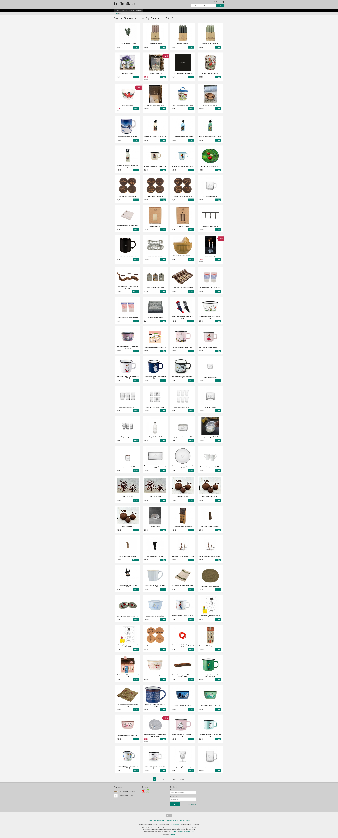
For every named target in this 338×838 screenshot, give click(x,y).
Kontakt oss (139, 10)
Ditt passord (173, 796)
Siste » (181, 779)
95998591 (176, 824)
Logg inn (131, 10)
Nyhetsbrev (186, 820)
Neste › (173, 779)
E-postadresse (174, 790)
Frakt (150, 820)
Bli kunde (124, 10)
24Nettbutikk (172, 834)
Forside (117, 10)
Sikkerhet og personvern (174, 820)
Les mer (174, 831)
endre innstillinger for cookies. (186, 831)
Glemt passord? (192, 804)
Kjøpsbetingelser (159, 820)
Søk (220, 5)
